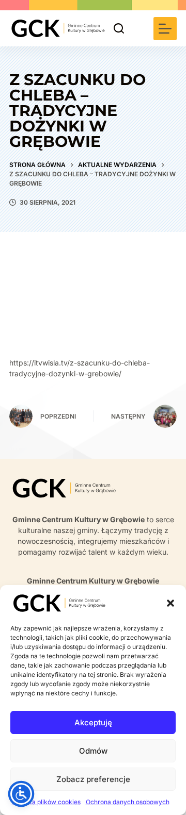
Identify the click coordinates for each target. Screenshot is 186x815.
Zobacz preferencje (93, 779)
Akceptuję (93, 722)
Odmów (93, 751)
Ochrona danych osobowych (127, 802)
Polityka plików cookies (46, 802)
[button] (170, 603)
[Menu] (165, 28)
